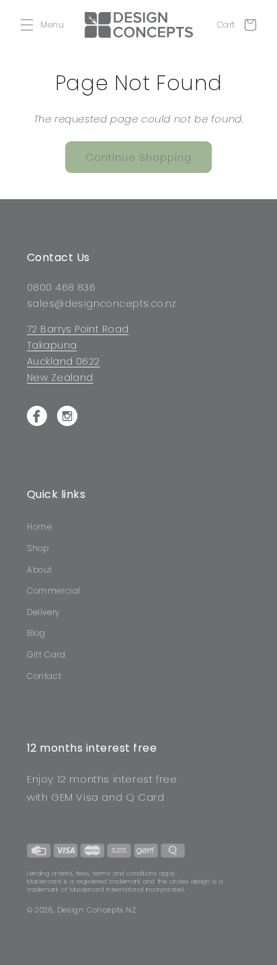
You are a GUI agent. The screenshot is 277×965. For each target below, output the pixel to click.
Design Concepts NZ (96, 909)
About (39, 569)
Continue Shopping (138, 157)
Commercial (54, 590)
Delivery (43, 612)
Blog (36, 633)
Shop (37, 548)
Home (39, 526)
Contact (44, 676)
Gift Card (46, 654)
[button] (45, 24)
